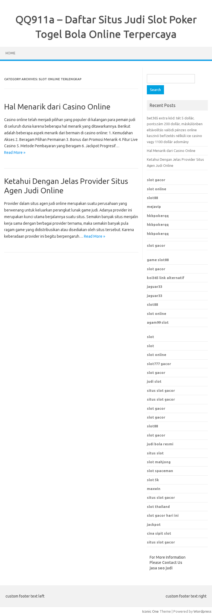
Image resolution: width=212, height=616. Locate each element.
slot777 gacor (159, 364)
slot (150, 337)
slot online (156, 189)
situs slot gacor (161, 390)
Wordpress (202, 611)
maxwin (153, 489)
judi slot (154, 381)
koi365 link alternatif (165, 278)
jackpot (154, 524)
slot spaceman (160, 471)
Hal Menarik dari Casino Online (57, 106)
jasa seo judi (161, 568)
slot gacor (156, 180)
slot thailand (158, 506)
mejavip (154, 206)
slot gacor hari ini (163, 515)
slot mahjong (159, 462)
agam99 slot (158, 322)
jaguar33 (154, 286)
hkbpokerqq (158, 216)
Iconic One (150, 611)
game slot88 (158, 260)
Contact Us (172, 562)
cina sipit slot (159, 533)
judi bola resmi (160, 444)
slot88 (152, 198)
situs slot (155, 453)
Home (10, 53)
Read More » (14, 152)
